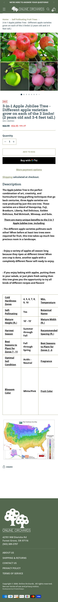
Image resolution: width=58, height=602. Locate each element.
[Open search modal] (48, 9)
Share (9, 467)
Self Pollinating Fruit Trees (24, 19)
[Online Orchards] (28, 9)
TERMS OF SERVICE (13, 573)
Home (5, 19)
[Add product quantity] (13, 141)
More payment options (29, 169)
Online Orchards (26, 584)
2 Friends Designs (18, 589)
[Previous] (4, 2)
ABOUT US (8, 552)
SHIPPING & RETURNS (14, 558)
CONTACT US (10, 563)
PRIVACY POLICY (12, 568)
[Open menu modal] (4, 9)
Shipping (7, 177)
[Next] (54, 2)
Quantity (8, 135)
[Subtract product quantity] (5, 141)
